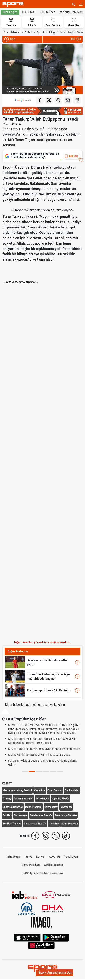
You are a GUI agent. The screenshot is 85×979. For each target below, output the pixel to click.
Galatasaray (51, 807)
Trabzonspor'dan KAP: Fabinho (48, 690)
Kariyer (40, 856)
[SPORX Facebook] (35, 835)
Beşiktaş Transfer (12, 823)
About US (54, 856)
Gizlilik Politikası (53, 864)
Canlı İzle (54, 823)
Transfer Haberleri (23, 798)
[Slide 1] (32, 771)
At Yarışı (7, 798)
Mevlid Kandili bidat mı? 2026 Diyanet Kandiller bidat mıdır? (44, 748)
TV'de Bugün (42, 798)
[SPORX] (42, 968)
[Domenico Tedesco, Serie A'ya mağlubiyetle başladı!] (15, 676)
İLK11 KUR (29, 12)
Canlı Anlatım (72, 790)
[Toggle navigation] (81, 4)
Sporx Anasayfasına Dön (55, 972)
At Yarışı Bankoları (71, 12)
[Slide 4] (53, 771)
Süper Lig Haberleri (13, 807)
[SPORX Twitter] (55, 835)
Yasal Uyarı (71, 856)
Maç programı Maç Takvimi (17, 790)
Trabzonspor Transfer (35, 823)
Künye (28, 856)
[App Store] (27, 937)
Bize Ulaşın (14, 856)
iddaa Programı (33, 807)
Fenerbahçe (66, 807)
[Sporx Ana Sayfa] (13, 4)
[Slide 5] (60, 771)
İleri (73, 38)
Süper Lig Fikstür (60, 798)
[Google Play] (55, 937)
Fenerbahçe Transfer (66, 815)
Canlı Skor (39, 790)
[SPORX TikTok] (66, 835)
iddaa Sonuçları (69, 823)
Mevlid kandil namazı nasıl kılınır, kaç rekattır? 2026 (39, 754)
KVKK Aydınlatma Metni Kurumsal (42, 873)
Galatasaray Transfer (41, 815)
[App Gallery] (41, 945)
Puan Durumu (54, 790)
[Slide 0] (25, 771)
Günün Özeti (47, 12)
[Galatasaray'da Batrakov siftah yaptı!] (15, 662)
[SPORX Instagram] (45, 835)
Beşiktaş (7, 815)
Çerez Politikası (31, 864)
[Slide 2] (39, 771)
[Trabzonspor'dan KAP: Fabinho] (15, 690)
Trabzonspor (21, 815)
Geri (12, 39)
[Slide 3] (46, 771)
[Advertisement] (42, 465)
